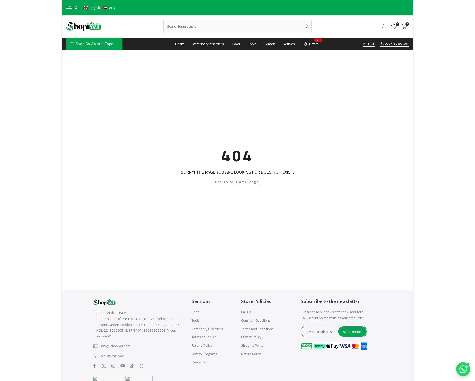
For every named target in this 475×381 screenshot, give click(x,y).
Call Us (246, 312)
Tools (196, 320)
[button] (99, 7)
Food (195, 312)
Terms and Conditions (257, 329)
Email (371, 43)
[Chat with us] (463, 369)
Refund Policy (202, 345)
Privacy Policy (251, 337)
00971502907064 (397, 43)
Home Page (247, 182)
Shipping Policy (252, 345)
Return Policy (251, 354)
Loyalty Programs (204, 354)
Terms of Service (204, 337)
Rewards (198, 362)
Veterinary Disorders (207, 329)
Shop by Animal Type (94, 43)
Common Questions (256, 320)
